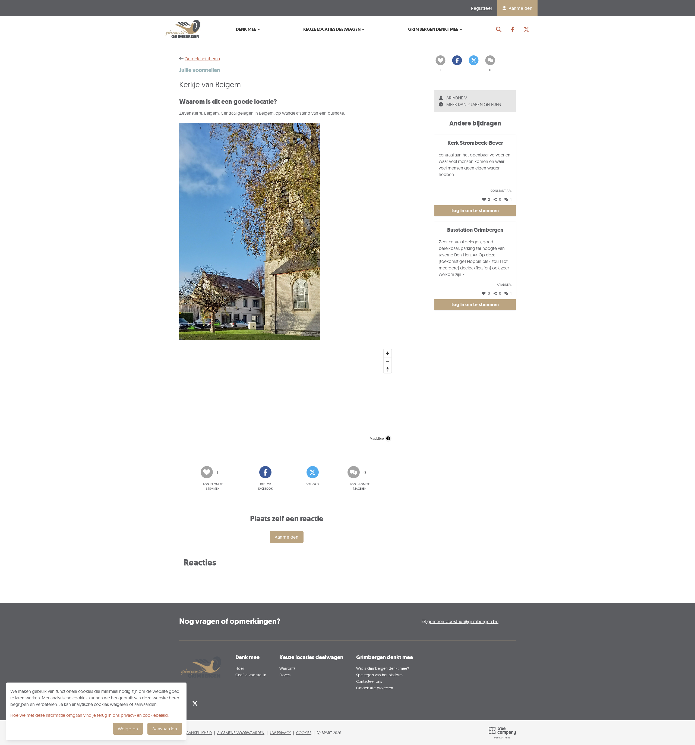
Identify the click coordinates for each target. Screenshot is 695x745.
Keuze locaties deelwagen (332, 29)
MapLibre (377, 438)
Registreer (481, 8)
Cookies (303, 732)
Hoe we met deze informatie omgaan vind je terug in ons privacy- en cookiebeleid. (89, 715)
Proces (284, 674)
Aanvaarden (164, 728)
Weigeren (128, 728)
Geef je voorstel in (250, 674)
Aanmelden (287, 537)
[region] (286, 395)
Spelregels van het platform (379, 674)
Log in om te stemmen (475, 210)
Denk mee (246, 29)
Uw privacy (280, 732)
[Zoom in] (387, 353)
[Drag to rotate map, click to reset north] (387, 369)
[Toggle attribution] (388, 438)
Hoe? (240, 668)
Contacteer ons (369, 681)
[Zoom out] (387, 361)
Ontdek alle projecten (374, 688)
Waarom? (287, 668)
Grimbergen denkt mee (433, 29)
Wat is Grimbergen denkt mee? (382, 668)
